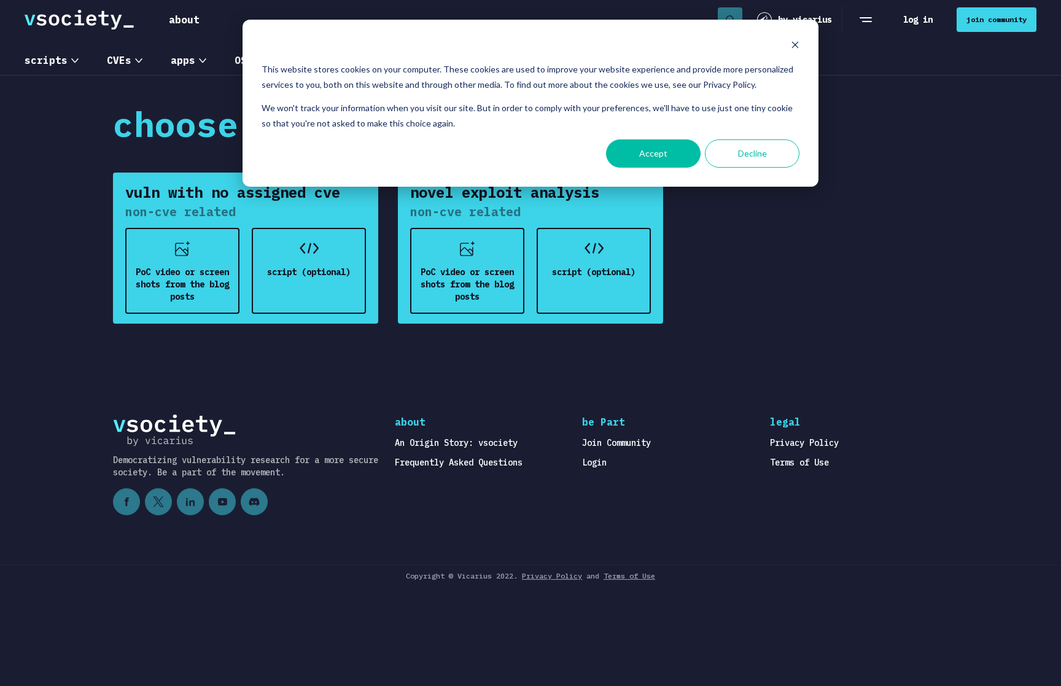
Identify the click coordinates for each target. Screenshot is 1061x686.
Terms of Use (799, 462)
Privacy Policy (804, 442)
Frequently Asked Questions (459, 462)
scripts (46, 60)
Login (594, 462)
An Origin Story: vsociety (456, 442)
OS (241, 60)
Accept (653, 153)
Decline (752, 153)
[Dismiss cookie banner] (795, 46)
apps (183, 60)
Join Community (616, 442)
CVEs (119, 60)
